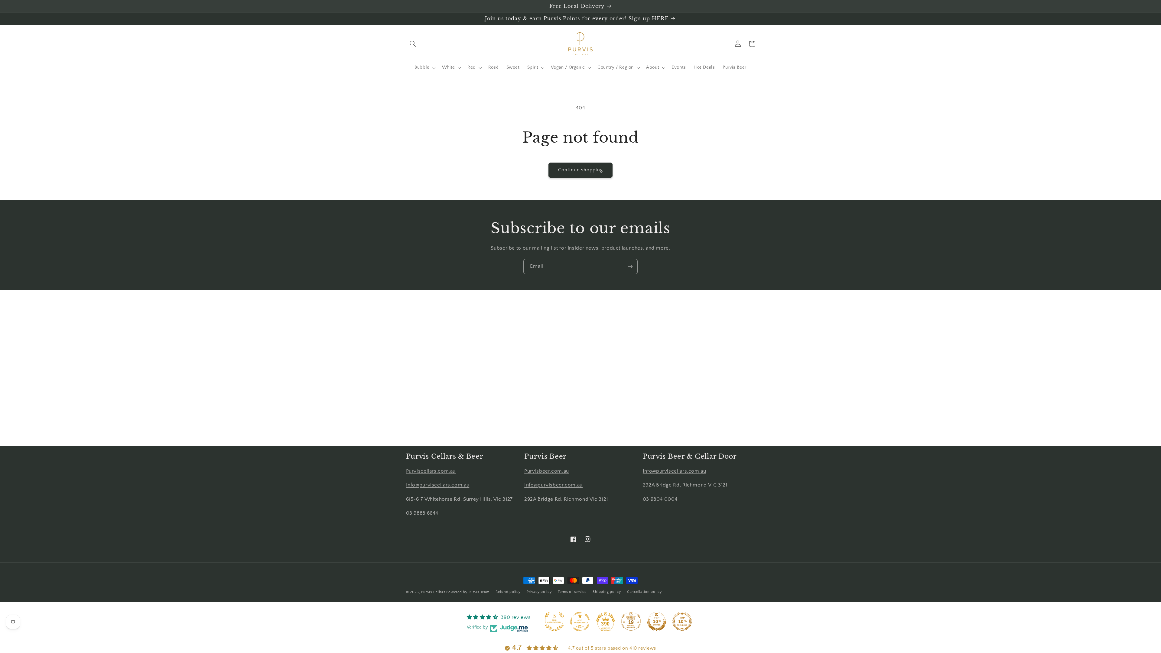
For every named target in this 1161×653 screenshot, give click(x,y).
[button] (413, 44)
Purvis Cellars (433, 592)
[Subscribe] (630, 266)
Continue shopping (580, 170)
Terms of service (572, 592)
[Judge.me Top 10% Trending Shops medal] (682, 621)
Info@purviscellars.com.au (438, 485)
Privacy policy (539, 592)
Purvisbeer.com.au (546, 471)
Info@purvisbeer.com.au (553, 485)
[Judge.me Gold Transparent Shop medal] (580, 621)
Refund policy (508, 592)
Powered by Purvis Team (467, 592)
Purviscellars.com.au (431, 471)
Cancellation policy (644, 592)
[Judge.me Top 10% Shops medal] (656, 621)
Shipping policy (607, 592)
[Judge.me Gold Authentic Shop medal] (554, 621)
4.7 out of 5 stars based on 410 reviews (612, 648)
